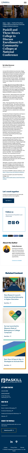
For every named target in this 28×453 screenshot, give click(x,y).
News (8, 23)
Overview (3, 405)
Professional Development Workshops (10, 413)
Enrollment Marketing (6, 410)
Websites (3, 416)
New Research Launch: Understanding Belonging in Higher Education (13, 297)
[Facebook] (18, 223)
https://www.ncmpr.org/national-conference (13, 172)
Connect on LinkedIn (17, 260)
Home (4, 23)
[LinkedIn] (10, 223)
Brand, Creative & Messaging (8, 408)
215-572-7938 (4, 391)
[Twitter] (14, 223)
